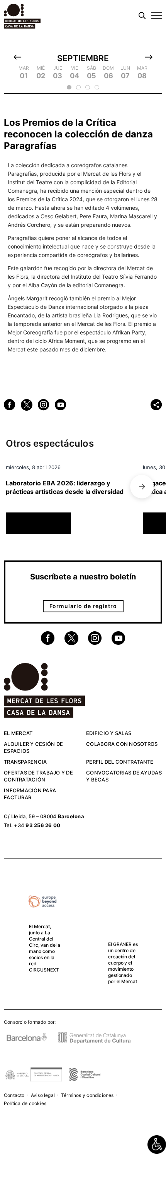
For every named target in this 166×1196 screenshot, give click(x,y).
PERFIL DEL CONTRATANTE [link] (120, 762)
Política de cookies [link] (25, 1103)
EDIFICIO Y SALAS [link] (108, 733)
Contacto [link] (14, 1095)
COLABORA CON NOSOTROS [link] (122, 744)
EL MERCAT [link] (18, 733)
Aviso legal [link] (43, 1095)
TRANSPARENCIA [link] (25, 762)
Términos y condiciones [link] (87, 1095)
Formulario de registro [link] (83, 606)
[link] (156, 1144)
